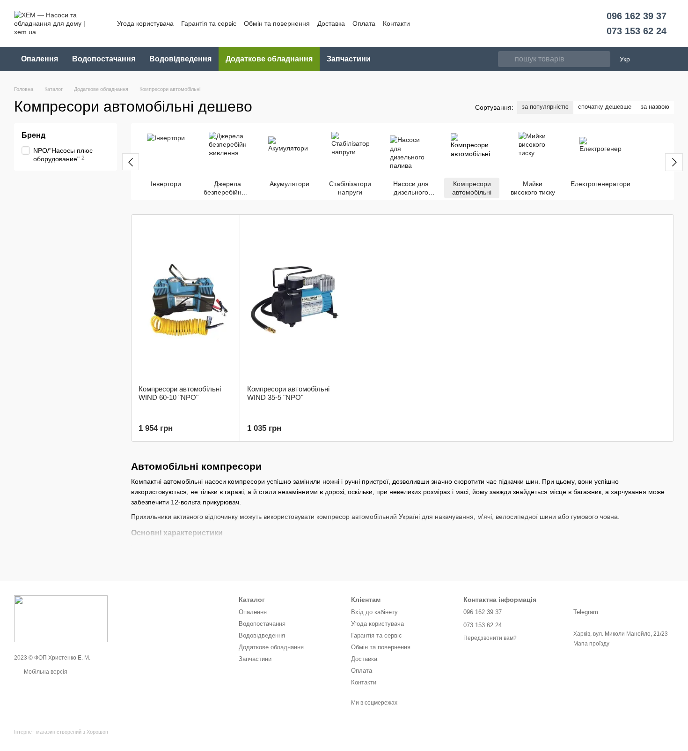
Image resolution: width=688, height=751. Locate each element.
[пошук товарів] (505, 59)
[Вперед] (674, 162)
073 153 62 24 (636, 31)
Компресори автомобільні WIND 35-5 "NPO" (288, 393)
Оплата (363, 23)
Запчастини (349, 59)
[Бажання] (652, 59)
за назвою (655, 106)
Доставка (331, 23)
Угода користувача (145, 23)
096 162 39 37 (636, 16)
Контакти (396, 23)
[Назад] (130, 161)
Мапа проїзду (591, 643)
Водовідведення (180, 59)
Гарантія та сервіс (208, 23)
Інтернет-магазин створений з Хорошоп (61, 732)
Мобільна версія (44, 671)
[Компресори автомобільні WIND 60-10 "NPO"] (186, 300)
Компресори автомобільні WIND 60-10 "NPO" (180, 393)
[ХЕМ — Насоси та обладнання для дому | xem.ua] (61, 618)
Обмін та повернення (277, 23)
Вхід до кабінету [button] (374, 612)
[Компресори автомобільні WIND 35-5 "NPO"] (294, 300)
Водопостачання (103, 59)
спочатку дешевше (604, 106)
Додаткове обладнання (269, 59)
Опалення (39, 59)
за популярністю (545, 106)
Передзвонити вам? (490, 638)
